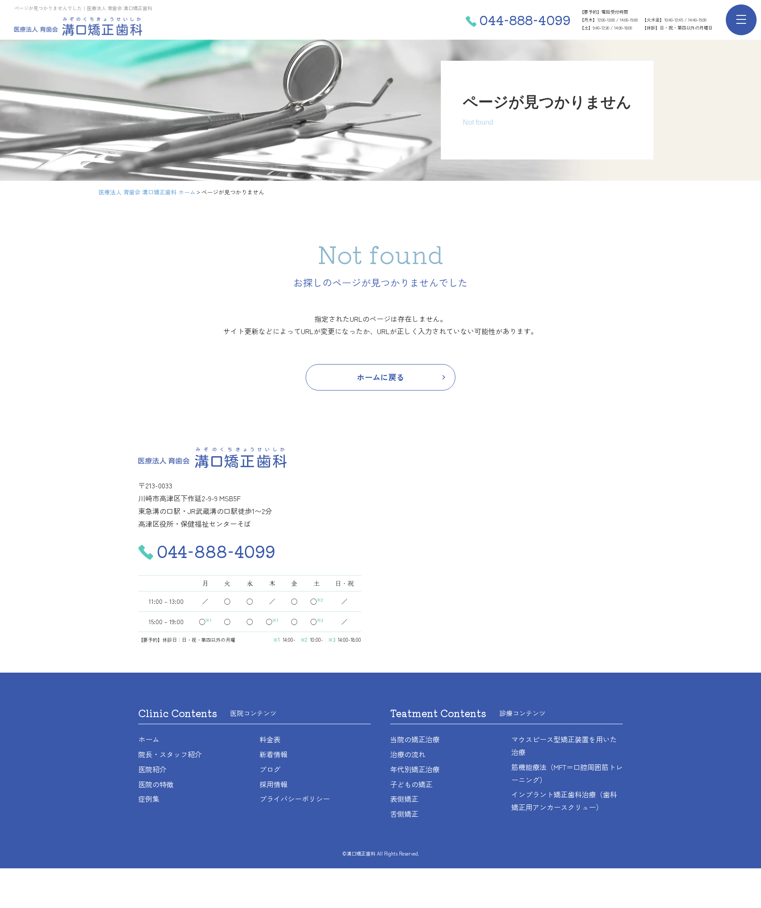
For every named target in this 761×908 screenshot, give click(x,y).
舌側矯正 (404, 813)
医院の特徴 (156, 784)
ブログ (270, 769)
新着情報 (273, 754)
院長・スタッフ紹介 (170, 754)
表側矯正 (404, 798)
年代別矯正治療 (415, 769)
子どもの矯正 (411, 784)
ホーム (148, 739)
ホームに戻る (380, 377)
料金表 (270, 739)
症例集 (148, 798)
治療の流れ (407, 754)
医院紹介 (152, 769)
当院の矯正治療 (415, 739)
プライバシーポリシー (294, 798)
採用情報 (273, 784)
